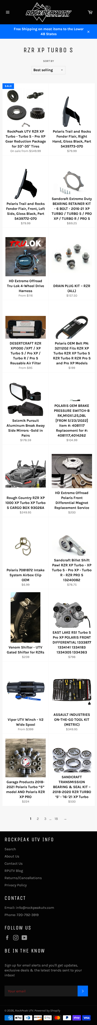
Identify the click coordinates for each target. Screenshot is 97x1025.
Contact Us (14, 863)
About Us (12, 856)
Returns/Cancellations (23, 878)
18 (56, 818)
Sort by (48, 61)
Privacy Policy (16, 885)
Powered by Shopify (47, 1010)
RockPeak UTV (24, 1010)
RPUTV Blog (14, 871)
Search (10, 849)
